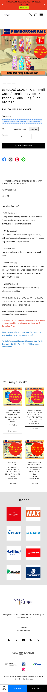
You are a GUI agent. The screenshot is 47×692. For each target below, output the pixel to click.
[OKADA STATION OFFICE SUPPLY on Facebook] (9, 641)
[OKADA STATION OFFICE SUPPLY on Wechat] (31, 641)
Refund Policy (29, 676)
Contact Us (23, 627)
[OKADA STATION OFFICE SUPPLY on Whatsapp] (38, 641)
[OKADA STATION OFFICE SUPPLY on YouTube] (23, 641)
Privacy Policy (19, 676)
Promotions (6, 116)
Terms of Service (9, 676)
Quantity (5, 135)
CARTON (33, 129)
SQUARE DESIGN (20, 129)
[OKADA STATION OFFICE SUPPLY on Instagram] (16, 641)
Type (3, 129)
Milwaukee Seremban (23, 630)
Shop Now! (24, 8)
